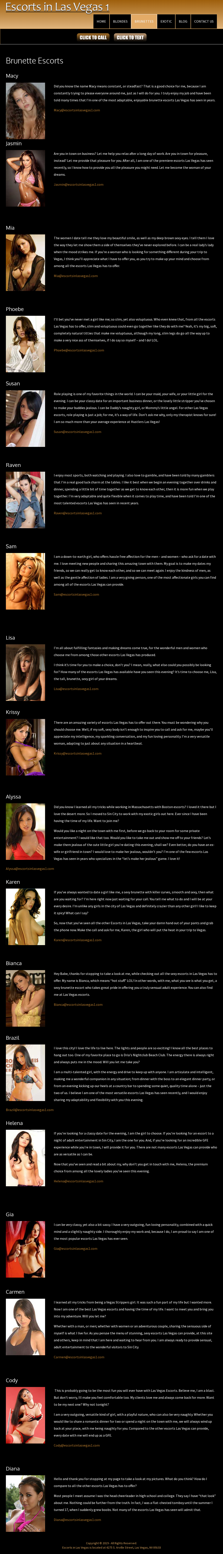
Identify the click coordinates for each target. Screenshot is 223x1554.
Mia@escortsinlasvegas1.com (76, 276)
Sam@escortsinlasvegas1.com (76, 594)
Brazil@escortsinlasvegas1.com (30, 1110)
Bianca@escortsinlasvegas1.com (78, 1004)
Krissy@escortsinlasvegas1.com (77, 753)
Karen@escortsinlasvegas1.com (77, 940)
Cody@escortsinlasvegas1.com (77, 1445)
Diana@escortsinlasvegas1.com (77, 1519)
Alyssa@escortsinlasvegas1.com (30, 868)
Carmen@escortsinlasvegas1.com (79, 1357)
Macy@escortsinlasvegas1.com (77, 110)
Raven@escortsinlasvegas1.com (78, 513)
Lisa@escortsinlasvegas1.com (76, 689)
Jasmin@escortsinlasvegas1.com (78, 184)
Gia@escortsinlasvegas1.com (75, 1248)
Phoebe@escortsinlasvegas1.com (79, 350)
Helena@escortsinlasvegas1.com (78, 1181)
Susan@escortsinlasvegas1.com (77, 431)
